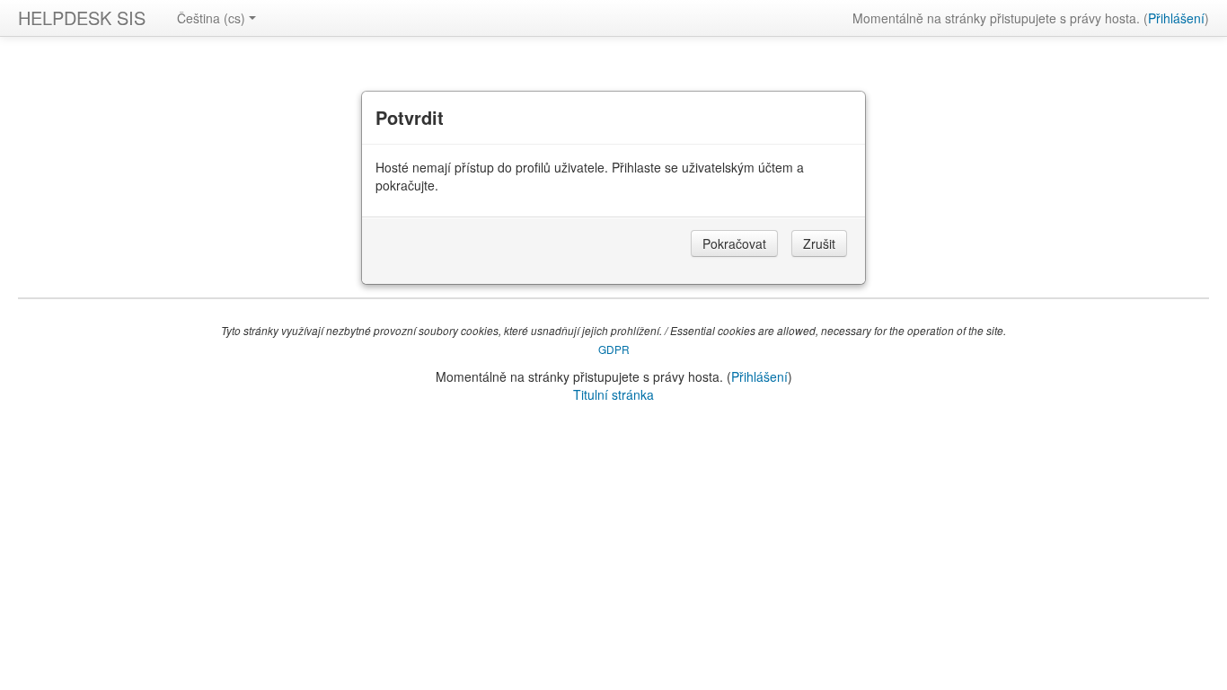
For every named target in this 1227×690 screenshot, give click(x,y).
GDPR (614, 349)
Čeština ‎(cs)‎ (211, 18)
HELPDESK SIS (82, 17)
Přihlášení (1176, 18)
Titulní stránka (613, 394)
